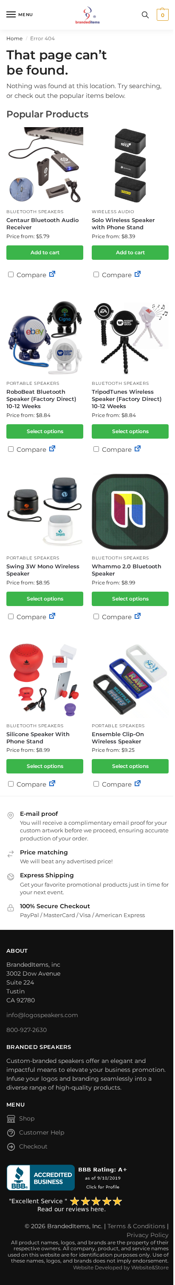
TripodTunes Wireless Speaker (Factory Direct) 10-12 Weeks (127, 398)
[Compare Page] (52, 275)
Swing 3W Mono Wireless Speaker (42, 570)
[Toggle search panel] (145, 15)
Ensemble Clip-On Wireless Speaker (118, 738)
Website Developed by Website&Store (121, 1267)
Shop (26, 1118)
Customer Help (41, 1132)
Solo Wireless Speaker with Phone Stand (123, 224)
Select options (45, 431)
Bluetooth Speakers (35, 211)
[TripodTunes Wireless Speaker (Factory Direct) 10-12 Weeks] (130, 337)
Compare (30, 275)
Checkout (33, 1146)
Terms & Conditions (136, 1226)
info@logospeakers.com (42, 1015)
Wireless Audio (113, 211)
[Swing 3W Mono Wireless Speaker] (44, 511)
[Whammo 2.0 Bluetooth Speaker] (130, 511)
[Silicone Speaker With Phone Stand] (44, 679)
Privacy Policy (148, 1235)
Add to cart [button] (45, 252)
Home (14, 38)
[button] (162, 15)
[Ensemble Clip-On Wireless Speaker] (130, 679)
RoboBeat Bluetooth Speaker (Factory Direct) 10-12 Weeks (41, 398)
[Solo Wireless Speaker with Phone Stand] (130, 165)
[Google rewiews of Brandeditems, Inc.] (87, 1204)
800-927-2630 (26, 1030)
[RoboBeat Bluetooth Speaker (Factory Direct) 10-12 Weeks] (44, 337)
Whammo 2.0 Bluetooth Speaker (126, 570)
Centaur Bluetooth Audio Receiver (42, 224)
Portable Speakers (32, 383)
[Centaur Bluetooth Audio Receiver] (44, 165)
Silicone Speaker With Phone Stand (38, 738)
